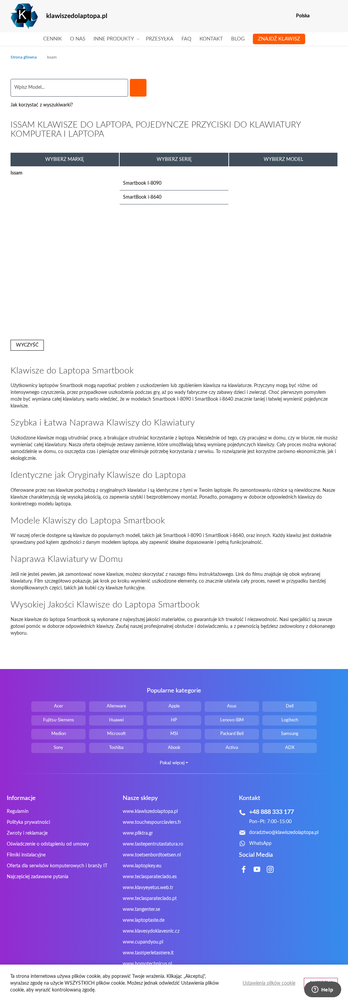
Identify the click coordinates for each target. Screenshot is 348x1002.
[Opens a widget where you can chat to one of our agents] (322, 990)
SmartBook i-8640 (142, 197)
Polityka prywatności (28, 822)
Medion (58, 734)
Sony (58, 748)
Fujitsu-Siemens (58, 720)
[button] (333, 16)
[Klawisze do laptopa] (24, 16)
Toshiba (116, 748)
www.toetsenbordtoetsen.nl (152, 855)
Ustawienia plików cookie (269, 983)
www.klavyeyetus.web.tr (148, 887)
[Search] (138, 88)
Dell (290, 706)
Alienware (116, 706)
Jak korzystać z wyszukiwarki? (42, 105)
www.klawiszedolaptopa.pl (150, 811)
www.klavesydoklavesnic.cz (151, 931)
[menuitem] (52, 39)
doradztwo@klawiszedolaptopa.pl (283, 832)
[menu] (174, 39)
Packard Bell (232, 734)
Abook (174, 748)
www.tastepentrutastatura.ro (153, 844)
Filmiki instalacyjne (26, 855)
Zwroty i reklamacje (27, 833)
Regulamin (18, 811)
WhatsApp (260, 843)
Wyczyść (27, 345)
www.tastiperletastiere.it (148, 953)
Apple (174, 706)
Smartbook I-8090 (142, 183)
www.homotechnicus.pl (147, 964)
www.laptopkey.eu (142, 866)
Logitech (289, 720)
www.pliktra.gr (138, 833)
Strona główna (24, 57)
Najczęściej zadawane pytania (37, 876)
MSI (174, 734)
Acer (58, 706)
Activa (232, 748)
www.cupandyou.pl (143, 942)
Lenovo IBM (232, 720)
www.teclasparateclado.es (150, 876)
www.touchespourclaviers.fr (152, 822)
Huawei (116, 720)
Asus (232, 706)
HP (174, 720)
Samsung (289, 734)
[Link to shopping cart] (319, 16)
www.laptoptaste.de (143, 920)
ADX (289, 748)
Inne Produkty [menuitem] (113, 38)
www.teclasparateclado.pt (150, 898)
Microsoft (116, 734)
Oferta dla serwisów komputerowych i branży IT (57, 866)
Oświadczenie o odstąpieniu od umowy (48, 844)
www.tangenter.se (141, 909)
